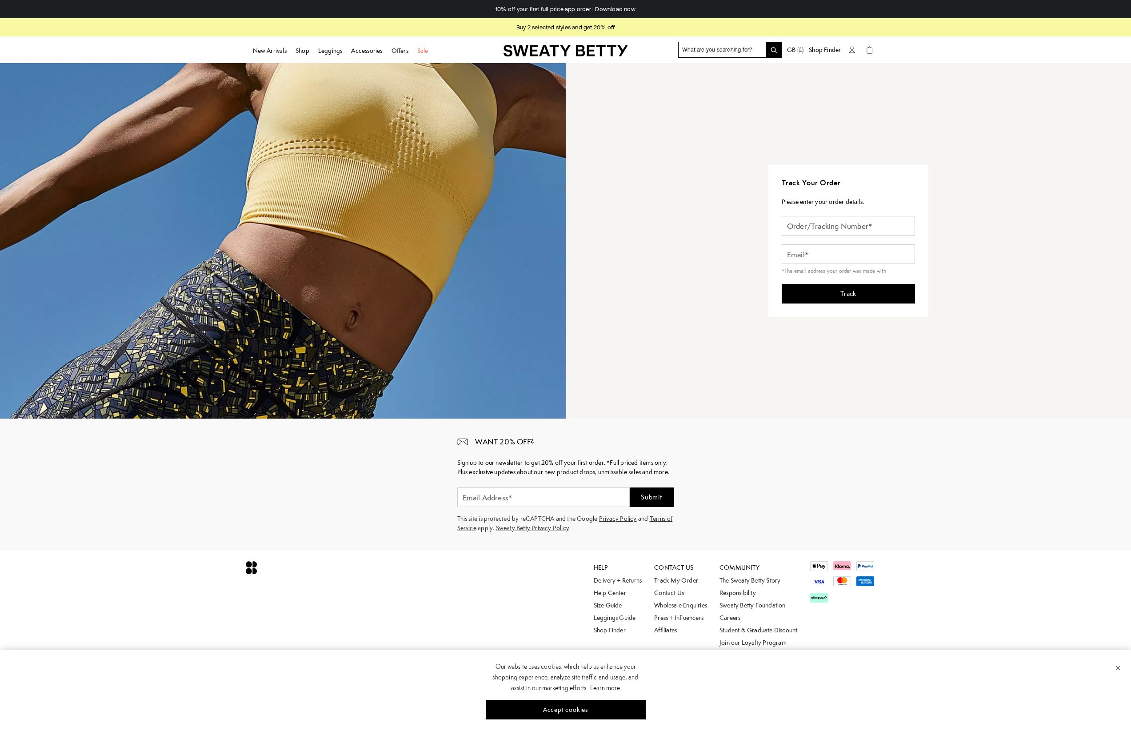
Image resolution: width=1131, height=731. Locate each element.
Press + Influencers (678, 618)
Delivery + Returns (618, 580)
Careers (729, 618)
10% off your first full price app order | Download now (546, 9)
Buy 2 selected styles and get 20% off (565, 27)
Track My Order (676, 580)
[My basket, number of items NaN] (870, 49)
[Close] (1118, 667)
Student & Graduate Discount (758, 630)
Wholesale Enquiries (680, 605)
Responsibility (737, 593)
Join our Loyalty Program (753, 643)
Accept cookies (565, 710)
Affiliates (665, 630)
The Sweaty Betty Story (749, 580)
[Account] (851, 49)
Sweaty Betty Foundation (752, 605)
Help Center (610, 593)
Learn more (605, 688)
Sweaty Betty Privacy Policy (532, 528)
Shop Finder (825, 50)
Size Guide (608, 605)
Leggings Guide (615, 618)
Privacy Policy (618, 519)
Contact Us (669, 593)
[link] (566, 54)
